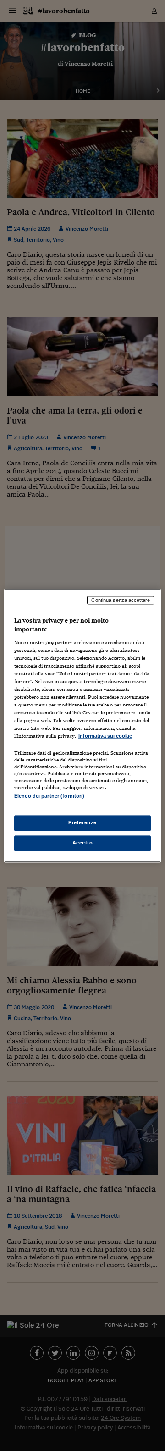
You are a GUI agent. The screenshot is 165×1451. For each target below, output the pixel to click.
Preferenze (82, 822)
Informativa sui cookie (105, 736)
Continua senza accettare (120, 600)
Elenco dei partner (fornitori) (49, 796)
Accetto (82, 842)
